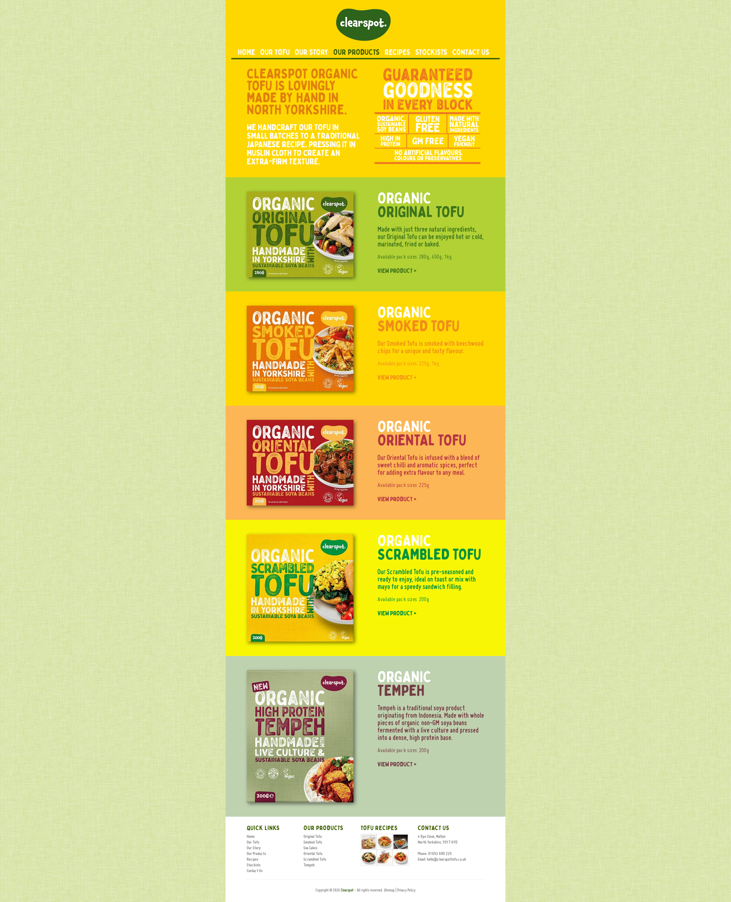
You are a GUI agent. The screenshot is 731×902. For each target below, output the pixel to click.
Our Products (356, 52)
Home (246, 52)
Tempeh (309, 865)
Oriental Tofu (313, 854)
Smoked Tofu (313, 842)
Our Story (311, 52)
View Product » (396, 271)
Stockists (431, 52)
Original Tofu (313, 837)
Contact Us (470, 52)
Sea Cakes (310, 848)
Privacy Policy (406, 890)
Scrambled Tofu (315, 859)
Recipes (397, 52)
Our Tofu (275, 52)
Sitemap (389, 890)
